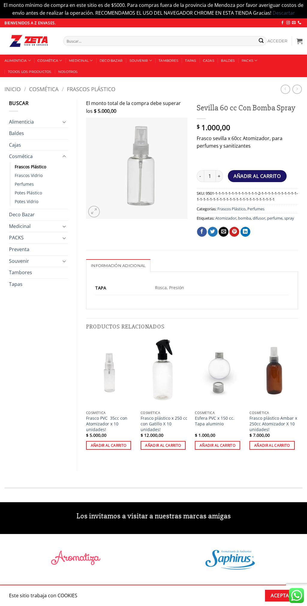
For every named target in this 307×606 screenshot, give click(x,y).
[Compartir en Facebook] (202, 232)
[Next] (297, 399)
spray (289, 218)
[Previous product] (297, 89)
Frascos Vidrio (29, 175)
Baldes (228, 60)
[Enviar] (261, 41)
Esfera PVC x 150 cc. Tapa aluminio (214, 421)
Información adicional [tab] (118, 265)
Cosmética (47, 60)
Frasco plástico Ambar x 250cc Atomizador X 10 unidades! (273, 424)
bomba (244, 218)
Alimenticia (15, 60)
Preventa (19, 249)
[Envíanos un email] (294, 23)
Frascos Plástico (91, 89)
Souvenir (139, 60)
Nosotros (68, 72)
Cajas (208, 60)
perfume (274, 218)
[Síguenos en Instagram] (288, 23)
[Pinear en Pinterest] (234, 232)
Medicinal (79, 60)
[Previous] (86, 399)
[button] (277, 41)
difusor (259, 218)
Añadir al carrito (257, 176)
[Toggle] (64, 121)
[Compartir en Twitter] (213, 232)
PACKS (247, 60)
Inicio (12, 89)
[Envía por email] (223, 232)
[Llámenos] (299, 23)
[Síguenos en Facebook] (282, 23)
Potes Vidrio (26, 201)
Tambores (168, 60)
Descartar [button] (284, 13)
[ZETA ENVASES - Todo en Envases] (29, 41)
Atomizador (225, 218)
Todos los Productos (29, 72)
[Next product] (285, 89)
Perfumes (24, 184)
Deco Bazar (111, 60)
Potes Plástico (28, 193)
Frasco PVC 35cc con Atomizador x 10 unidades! (106, 424)
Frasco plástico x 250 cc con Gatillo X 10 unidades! (164, 424)
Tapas (190, 60)
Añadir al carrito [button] (109, 445)
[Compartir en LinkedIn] (245, 232)
